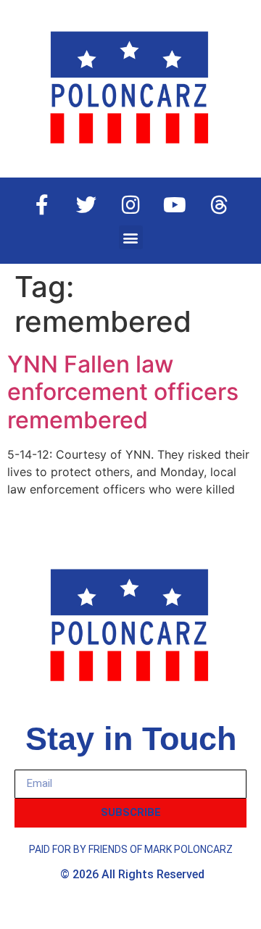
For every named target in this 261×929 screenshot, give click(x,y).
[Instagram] (130, 205)
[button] (131, 237)
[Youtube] (174, 205)
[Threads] (219, 205)
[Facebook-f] (42, 205)
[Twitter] (86, 205)
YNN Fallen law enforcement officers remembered (123, 392)
